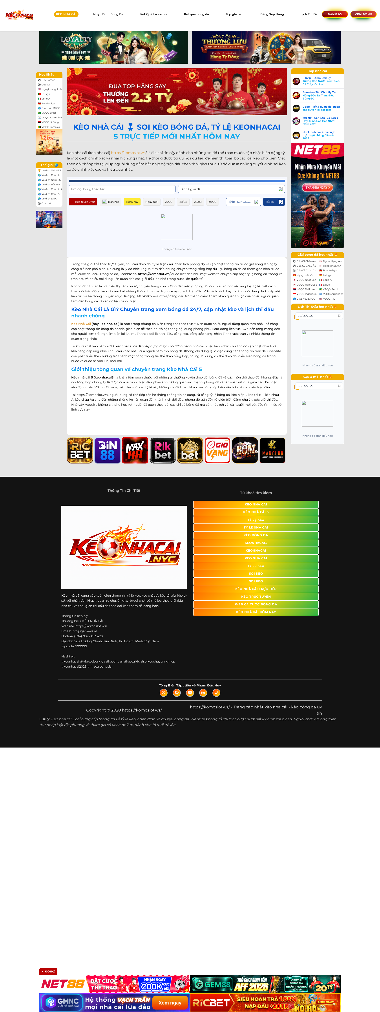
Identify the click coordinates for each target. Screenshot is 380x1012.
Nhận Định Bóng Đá (108, 14)
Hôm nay (132, 201)
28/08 (183, 201)
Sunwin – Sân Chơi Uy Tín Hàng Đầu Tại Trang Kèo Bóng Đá (319, 95)
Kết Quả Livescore (153, 14)
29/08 (198, 201)
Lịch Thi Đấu (310, 14)
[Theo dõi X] (164, 693)
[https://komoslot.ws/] (19, 15)
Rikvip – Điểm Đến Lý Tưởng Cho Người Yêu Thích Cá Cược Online (321, 81)
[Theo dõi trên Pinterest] (177, 693)
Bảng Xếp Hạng (272, 14)
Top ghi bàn (234, 14)
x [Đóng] (48, 971)
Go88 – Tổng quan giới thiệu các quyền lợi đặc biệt (321, 108)
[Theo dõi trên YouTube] (190, 693)
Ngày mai (151, 201)
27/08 (168, 201)
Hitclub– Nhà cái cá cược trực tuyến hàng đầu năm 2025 (319, 135)
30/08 (212, 201)
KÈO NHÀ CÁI (66, 14)
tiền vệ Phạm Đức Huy (203, 685)
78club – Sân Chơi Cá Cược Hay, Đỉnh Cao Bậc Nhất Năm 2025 (320, 121)
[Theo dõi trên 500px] (203, 693)
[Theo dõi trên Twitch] (216, 693)
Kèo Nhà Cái (81, 324)
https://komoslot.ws (128, 153)
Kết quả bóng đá (196, 14)
